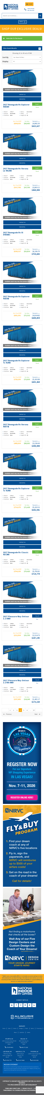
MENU (21, 22)
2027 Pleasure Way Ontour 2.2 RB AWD (16, 681)
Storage (21, 1028)
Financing (39, 1028)
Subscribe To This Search (14, 38)
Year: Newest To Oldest (18, 57)
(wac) (39, 121)
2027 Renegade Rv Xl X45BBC (13, 233)
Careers (28, 1032)
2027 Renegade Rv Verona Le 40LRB (15, 169)
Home (3, 1028)
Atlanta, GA (9, 1039)
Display (5, 61)
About (15, 1032)
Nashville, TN (20, 1051)
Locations (21, 1032)
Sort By (5, 57)
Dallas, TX (23, 1039)
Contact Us (22, 94)
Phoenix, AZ (34, 1051)
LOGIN (30, 4)
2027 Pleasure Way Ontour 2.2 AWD (16, 617)
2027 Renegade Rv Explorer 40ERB (16, 297)
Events (32, 1028)
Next (36, 714)
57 (34, 710)
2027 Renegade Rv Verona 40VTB (15, 425)
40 (14, 61)
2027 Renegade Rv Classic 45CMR (15, 553)
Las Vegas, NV (7, 1051)
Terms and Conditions (12, 1088)
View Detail (22, 99)
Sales (9, 1028)
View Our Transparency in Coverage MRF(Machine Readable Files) (21, 1089)
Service (14, 1028)
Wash (26, 1028)
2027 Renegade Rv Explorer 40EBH (16, 105)
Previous (8, 714)
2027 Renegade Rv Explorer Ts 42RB (16, 361)
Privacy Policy (27, 1088)
